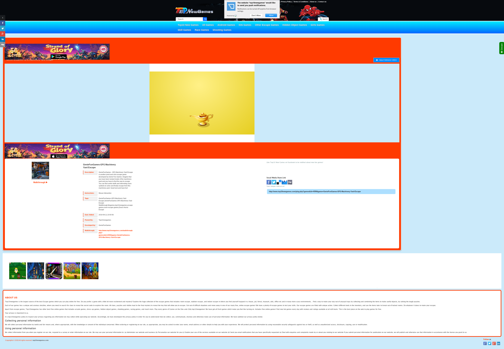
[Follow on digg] (2, 44)
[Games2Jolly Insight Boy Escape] (17, 271)
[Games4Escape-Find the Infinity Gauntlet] (90, 271)
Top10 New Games (188, 25)
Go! (205, 19)
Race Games (202, 30)
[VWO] (237, 16)
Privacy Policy (286, 2)
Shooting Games (222, 30)
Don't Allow (256, 15)
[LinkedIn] (498, 343)
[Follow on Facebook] (2, 23)
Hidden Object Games (294, 25)
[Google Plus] (494, 343)
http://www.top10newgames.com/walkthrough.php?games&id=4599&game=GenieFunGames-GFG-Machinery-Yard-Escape (116, 234)
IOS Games (245, 25)
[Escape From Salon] (53, 271)
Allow (271, 15)
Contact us (322, 2)
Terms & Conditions (300, 2)
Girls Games (318, 25)
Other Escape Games (267, 25)
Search (325, 19)
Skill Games (184, 30)
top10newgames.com (41, 340)
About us (313, 2)
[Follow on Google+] (2, 33)
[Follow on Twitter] (2, 28)
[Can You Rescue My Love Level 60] (72, 271)
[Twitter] (489, 343)
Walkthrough (39, 182)
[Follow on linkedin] (2, 39)
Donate (502, 47)
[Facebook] (485, 343)
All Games (208, 25)
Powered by (231, 16)
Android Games (226, 25)
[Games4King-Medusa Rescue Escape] (35, 271)
